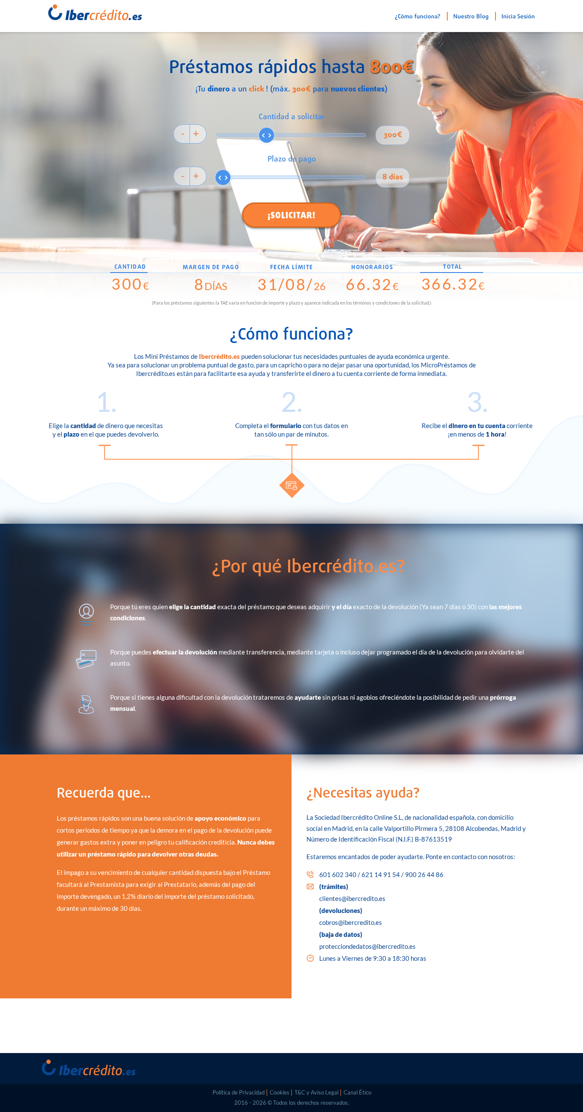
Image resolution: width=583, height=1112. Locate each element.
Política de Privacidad (239, 1092)
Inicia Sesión (518, 16)
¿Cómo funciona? (417, 16)
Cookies (279, 1092)
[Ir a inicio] (84, 10)
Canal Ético (357, 1092)
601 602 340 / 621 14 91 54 (381, 874)
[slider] (266, 135)
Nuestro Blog (471, 16)
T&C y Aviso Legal (316, 1092)
